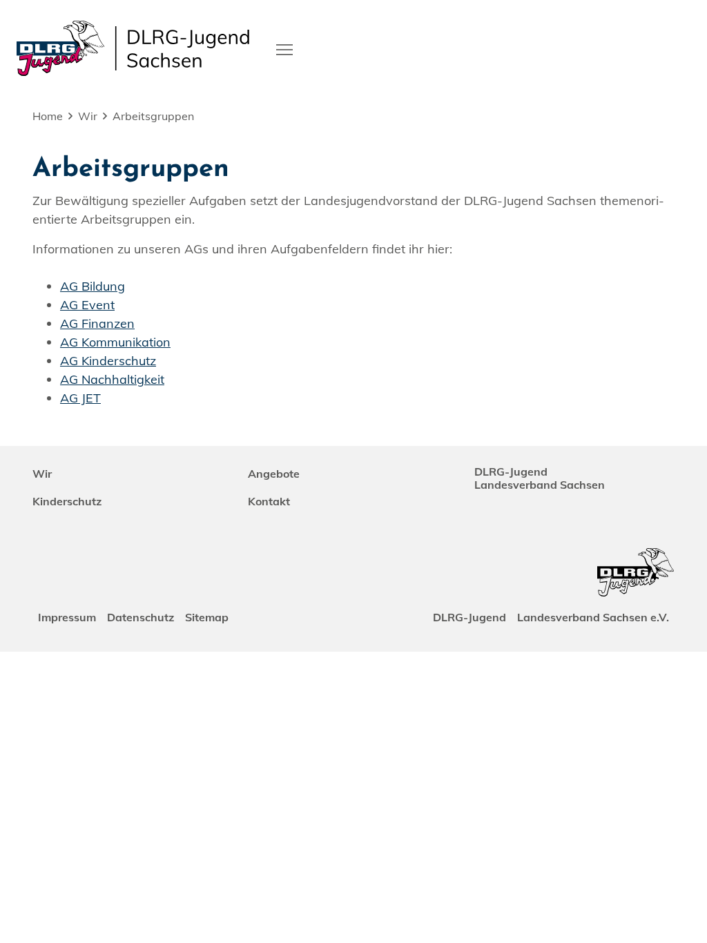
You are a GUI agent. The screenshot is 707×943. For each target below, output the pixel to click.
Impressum (67, 617)
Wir (87, 116)
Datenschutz (140, 617)
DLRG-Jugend (469, 617)
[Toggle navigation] (284, 48)
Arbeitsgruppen (153, 116)
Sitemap (207, 617)
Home (47, 116)
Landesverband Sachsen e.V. (593, 617)
